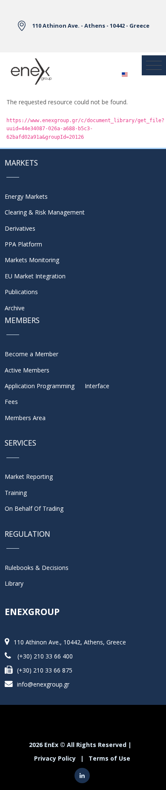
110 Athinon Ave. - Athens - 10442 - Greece (90, 25)
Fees (11, 402)
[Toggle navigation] (154, 65)
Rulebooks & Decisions (37, 568)
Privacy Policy (55, 758)
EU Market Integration (35, 276)
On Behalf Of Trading (34, 508)
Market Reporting (29, 476)
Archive (15, 308)
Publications (21, 292)
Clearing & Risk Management (45, 212)
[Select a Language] (124, 72)
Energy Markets (26, 196)
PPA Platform (23, 244)
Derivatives (20, 228)
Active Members (27, 370)
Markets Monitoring (32, 260)
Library (14, 583)
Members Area (25, 418)
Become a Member (31, 354)
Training (16, 493)
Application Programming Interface (57, 386)
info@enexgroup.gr (43, 684)
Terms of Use (109, 758)
